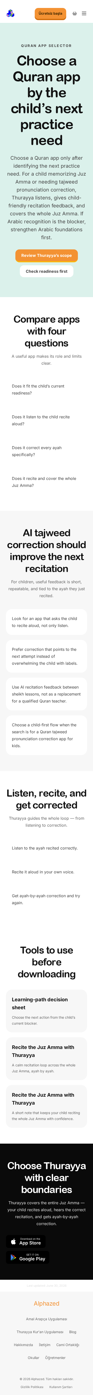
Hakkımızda (23, 1345)
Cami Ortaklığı (67, 1345)
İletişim (44, 1345)
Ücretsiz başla (50, 13)
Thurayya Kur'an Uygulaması (40, 1332)
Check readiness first (46, 271)
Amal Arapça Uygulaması (46, 1319)
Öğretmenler (55, 1358)
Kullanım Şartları (60, 1387)
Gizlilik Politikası (32, 1387)
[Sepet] (74, 13)
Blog (72, 1332)
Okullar (33, 1358)
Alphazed (46, 1303)
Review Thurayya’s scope (46, 255)
